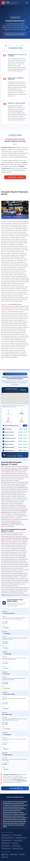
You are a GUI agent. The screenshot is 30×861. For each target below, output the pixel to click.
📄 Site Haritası (5, 854)
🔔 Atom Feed (5, 857)
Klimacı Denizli (15, 843)
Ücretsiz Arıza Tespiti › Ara (15, 788)
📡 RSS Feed (21, 854)
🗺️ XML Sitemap (13, 854)
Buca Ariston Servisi (6, 845)
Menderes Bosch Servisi (7, 840)
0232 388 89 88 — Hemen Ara (16, 177)
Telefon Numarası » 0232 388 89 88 (15, 34)
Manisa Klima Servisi (6, 848)
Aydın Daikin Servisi (16, 845)
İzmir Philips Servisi (6, 843)
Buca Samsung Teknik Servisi (8, 837)
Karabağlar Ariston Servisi (21, 837)
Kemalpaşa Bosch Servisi (18, 848)
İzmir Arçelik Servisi (17, 835)
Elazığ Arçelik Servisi (18, 840)
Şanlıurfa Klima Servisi (6, 835)
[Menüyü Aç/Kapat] (26, 2)
